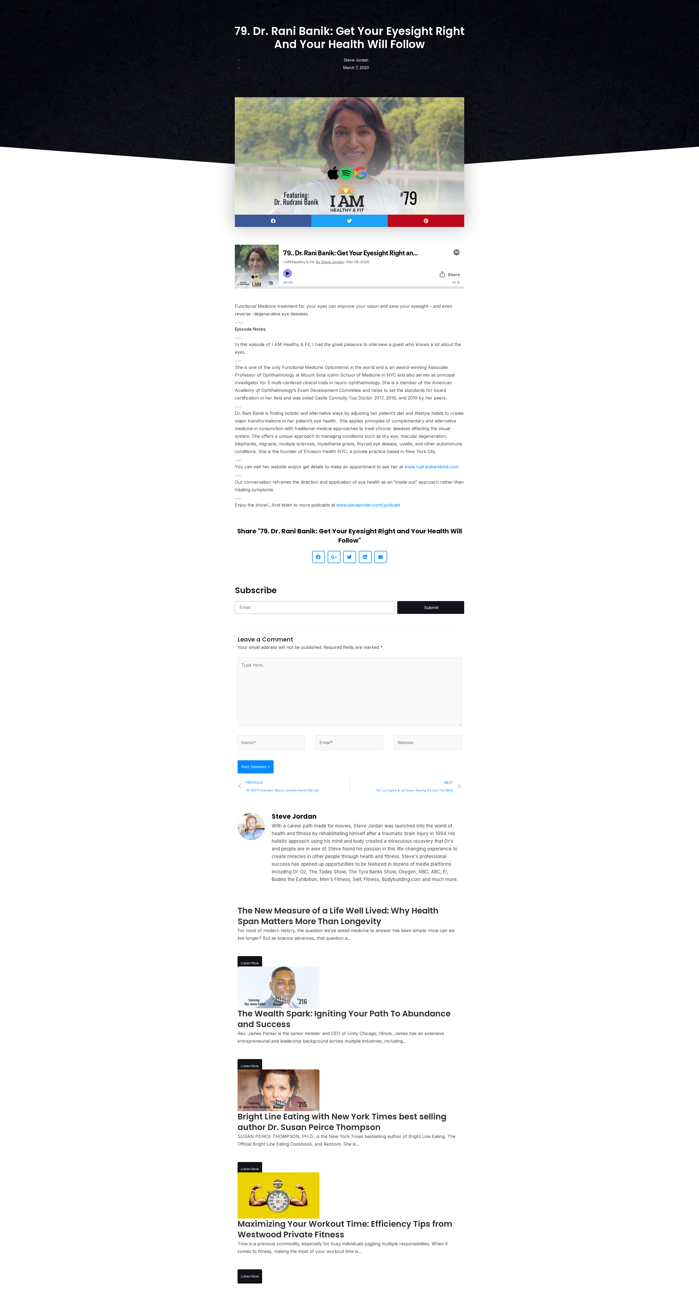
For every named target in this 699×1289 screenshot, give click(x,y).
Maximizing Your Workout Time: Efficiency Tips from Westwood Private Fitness (345, 1229)
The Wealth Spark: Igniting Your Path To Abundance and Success (344, 1019)
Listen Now (250, 963)
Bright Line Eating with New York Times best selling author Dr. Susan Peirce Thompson (342, 1122)
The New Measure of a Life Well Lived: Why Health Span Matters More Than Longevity (338, 916)
